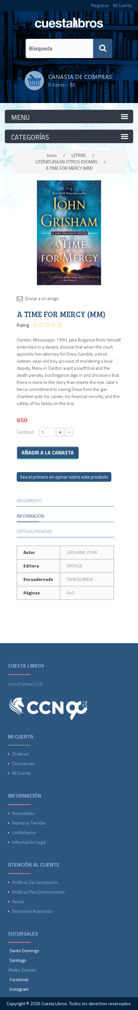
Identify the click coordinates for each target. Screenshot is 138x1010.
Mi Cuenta (122, 5)
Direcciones (23, 763)
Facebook (19, 979)
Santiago (18, 960)
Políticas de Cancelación (35, 882)
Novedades (23, 813)
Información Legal (29, 842)
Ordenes (21, 753)
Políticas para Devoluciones (38, 891)
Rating (23, 325)
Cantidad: (25, 431)
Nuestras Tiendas (29, 822)
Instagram (19, 989)
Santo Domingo (24, 950)
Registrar (100, 5)
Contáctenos (24, 832)
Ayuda (18, 901)
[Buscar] (102, 48)
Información (30, 516)
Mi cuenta (21, 773)
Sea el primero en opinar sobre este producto (64, 476)
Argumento (29, 500)
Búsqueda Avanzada (32, 911)
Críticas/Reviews (35, 531)
